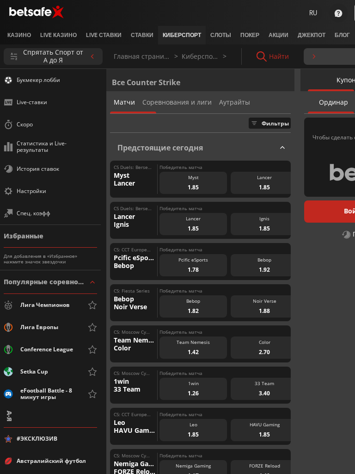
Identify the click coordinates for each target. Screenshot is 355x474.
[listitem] (19, 35)
